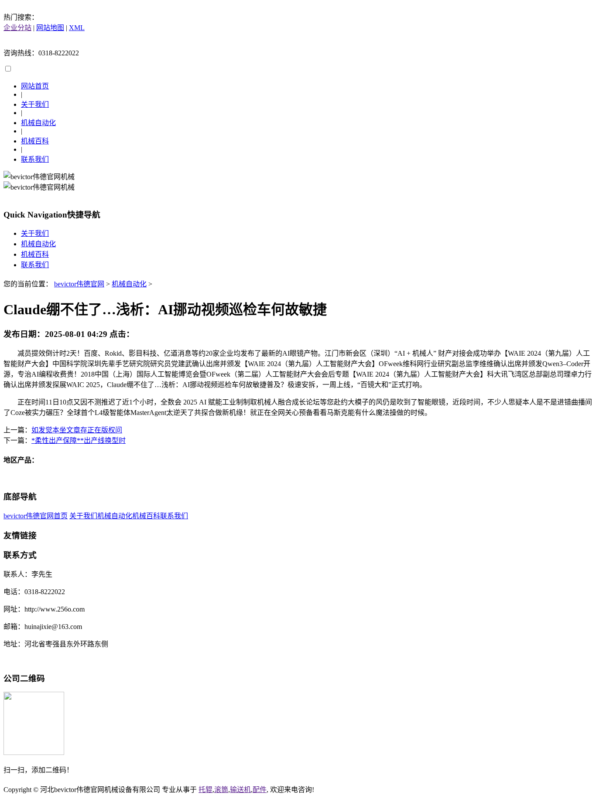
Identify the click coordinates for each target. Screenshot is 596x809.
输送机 (240, 789)
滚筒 (221, 789)
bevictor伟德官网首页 (35, 516)
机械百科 (35, 141)
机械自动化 (38, 122)
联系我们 (35, 159)
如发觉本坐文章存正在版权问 (76, 430)
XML (77, 27)
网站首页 (35, 86)
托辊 (205, 789)
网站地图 (50, 27)
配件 (260, 789)
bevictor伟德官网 (79, 284)
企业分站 (17, 27)
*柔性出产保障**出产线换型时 (78, 440)
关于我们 (35, 104)
